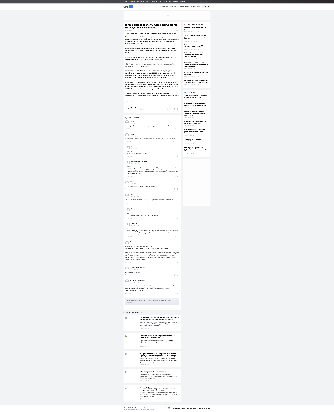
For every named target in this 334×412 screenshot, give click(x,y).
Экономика (196, 6)
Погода (207, 6)
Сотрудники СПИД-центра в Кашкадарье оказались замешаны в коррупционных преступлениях (159, 318)
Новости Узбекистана (133, 102)
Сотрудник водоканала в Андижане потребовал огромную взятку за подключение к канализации (158, 355)
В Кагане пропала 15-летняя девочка (153, 372)
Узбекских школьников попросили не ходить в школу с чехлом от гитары (157, 337)
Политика (173, 6)
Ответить (128, 128)
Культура (132, 1)
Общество (188, 6)
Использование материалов (201, 408)
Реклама (175, 1)
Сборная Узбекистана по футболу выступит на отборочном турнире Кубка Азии (157, 389)
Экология (154, 1)
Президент (180, 6)
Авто (160, 1)
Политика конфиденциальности (182, 408)
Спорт (147, 1)
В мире (126, 1)
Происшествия (163, 6)
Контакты (183, 1)
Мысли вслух (167, 1)
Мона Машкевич (136, 108)
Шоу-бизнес (140, 1)
